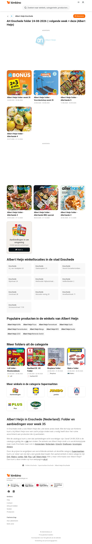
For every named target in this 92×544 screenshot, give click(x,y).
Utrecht (58, 444)
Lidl (34, 456)
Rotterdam (50, 444)
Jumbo (20, 456)
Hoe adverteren (12, 521)
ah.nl (45, 459)
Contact (9, 503)
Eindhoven (67, 444)
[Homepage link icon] (23, 465)
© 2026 (46, 532)
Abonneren (80, 16)
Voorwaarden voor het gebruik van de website (46, 538)
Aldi (25, 456)
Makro (14, 456)
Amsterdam (40, 444)
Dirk (8, 456)
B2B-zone (10, 524)
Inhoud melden (12, 506)
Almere (10, 447)
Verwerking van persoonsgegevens (46, 541)
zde (26, 441)
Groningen (77, 444)
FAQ (8, 500)
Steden (9, 509)
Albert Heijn (41, 456)
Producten (10, 512)
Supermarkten (78, 451)
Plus (30, 456)
